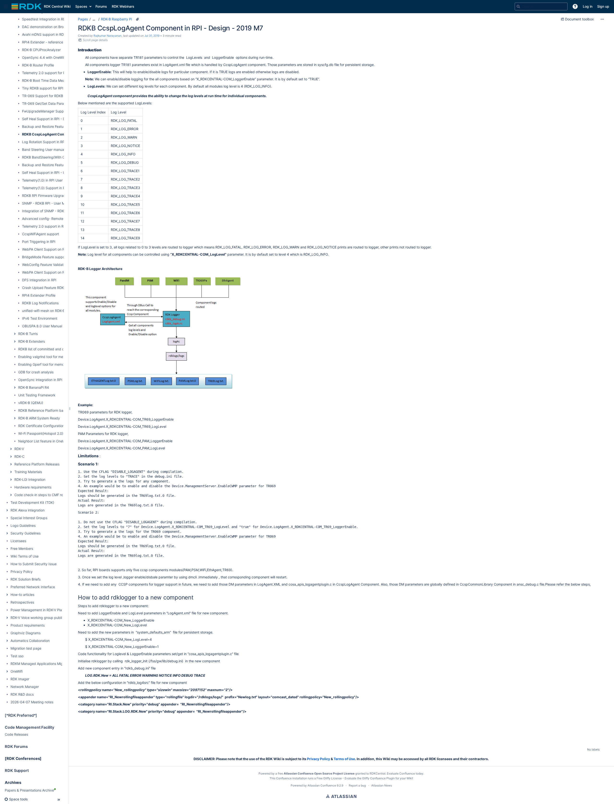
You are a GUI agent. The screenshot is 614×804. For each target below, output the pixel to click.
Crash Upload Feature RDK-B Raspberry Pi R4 (57, 288)
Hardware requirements (32, 487)
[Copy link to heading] (103, 50)
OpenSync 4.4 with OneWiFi (44, 57)
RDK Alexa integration (28, 510)
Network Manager (25, 687)
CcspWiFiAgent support (40, 234)
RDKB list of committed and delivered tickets (53, 349)
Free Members (22, 548)
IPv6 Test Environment (39, 318)
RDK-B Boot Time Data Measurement (50, 80)
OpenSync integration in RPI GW (43, 380)
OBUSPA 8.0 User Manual (42, 326)
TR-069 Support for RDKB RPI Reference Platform (61, 96)
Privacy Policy (22, 571)
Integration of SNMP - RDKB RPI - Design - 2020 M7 (63, 211)
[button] (5, 6)
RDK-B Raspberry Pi (116, 19)
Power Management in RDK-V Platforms (41, 610)
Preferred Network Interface (33, 587)
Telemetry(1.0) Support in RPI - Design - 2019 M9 (61, 188)
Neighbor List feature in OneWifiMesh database (55, 441)
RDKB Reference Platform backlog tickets (50, 410)
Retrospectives (22, 602)
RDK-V (19, 449)
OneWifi (17, 671)
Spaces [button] (81, 6)
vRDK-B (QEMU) (30, 403)
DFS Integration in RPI (39, 280)
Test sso (17, 656)
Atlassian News (381, 785)
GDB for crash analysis (35, 372)
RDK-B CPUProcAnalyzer (41, 50)
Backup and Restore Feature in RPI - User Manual (60, 165)
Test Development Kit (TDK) (32, 502)
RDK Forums (16, 746)
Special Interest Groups (29, 518)
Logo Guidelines (23, 525)
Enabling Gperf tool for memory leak (46, 364)
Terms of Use (344, 759)
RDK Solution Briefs (26, 579)
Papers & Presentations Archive (29, 790)
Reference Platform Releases (36, 464)
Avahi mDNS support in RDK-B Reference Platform (61, 34)
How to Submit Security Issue (34, 564)
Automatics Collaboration (30, 641)
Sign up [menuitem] (603, 6)
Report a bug (357, 785)
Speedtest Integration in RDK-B (46, 19)
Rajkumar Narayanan (108, 35)
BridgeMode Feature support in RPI (49, 257)
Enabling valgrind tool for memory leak (48, 357)
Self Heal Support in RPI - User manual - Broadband (62, 172)
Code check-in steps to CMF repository (45, 495)
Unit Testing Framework (36, 395)
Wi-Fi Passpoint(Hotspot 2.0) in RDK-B (48, 433)
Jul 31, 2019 (151, 35)
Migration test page (26, 648)
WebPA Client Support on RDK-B (47, 249)
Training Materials (28, 472)
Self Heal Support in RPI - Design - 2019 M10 (57, 119)
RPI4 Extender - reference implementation (55, 42)
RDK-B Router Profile (38, 65)
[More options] (602, 19)
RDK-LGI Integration (29, 479)
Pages (83, 19)
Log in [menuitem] (587, 6)
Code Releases (16, 734)
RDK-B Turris (28, 334)
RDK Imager (20, 679)
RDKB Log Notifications (40, 303)
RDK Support (17, 770)
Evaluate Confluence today (405, 773)
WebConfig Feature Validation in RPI (50, 265)
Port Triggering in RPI (38, 242)
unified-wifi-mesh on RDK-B (43, 311)
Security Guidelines (26, 533)
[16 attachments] (137, 19)
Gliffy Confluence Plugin (378, 778)
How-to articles (22, 595)
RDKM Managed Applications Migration (41, 664)
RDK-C (19, 456)
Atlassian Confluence (321, 785)
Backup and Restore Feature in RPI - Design (56, 126)
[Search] (518, 6)
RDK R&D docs (22, 694)
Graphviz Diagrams (26, 633)
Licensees (18, 541)
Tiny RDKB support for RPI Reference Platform (58, 88)
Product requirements (28, 625)
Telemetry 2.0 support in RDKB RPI (49, 226)
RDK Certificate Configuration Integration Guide (55, 426)
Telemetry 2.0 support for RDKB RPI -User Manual (61, 73)
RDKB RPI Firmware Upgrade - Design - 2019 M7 (60, 196)
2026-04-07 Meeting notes (32, 702)
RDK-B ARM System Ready (39, 418)
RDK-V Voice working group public (37, 618)
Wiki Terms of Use (25, 556)
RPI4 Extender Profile (38, 295)
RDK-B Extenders (31, 341)
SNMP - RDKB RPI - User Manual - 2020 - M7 (57, 203)
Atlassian (341, 796)
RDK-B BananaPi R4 (33, 387)
